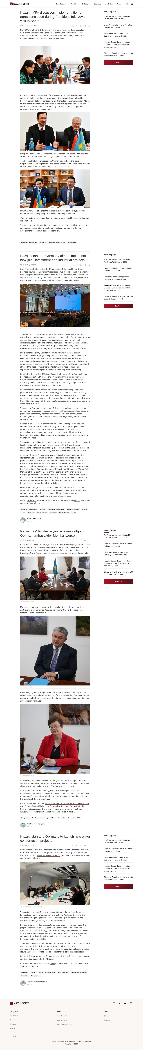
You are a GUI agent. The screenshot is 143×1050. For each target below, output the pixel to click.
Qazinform (83, 277)
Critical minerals (42, 512)
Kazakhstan (61, 818)
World (12, 1032)
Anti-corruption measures (65, 1024)
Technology (53, 512)
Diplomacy (42, 242)
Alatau (74, 512)
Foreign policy (72, 242)
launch (77, 500)
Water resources (63, 972)
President (74, 4)
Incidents (13, 1036)
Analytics (109, 4)
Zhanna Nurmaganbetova (37, 982)
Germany (42, 509)
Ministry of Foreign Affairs (57, 242)
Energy (23, 512)
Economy (97, 4)
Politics (53, 818)
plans (52, 963)
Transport (31, 512)
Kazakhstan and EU (74, 818)
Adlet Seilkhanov (34, 519)
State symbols (62, 1020)
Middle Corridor (64, 512)
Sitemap (107, 1016)
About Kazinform (62, 1016)
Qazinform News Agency (31, 553)
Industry (84, 509)
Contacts (107, 1020)
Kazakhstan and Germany (29, 242)
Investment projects (73, 509)
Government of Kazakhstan (79, 972)
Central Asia (25, 976)
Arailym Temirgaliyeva (36, 824)
